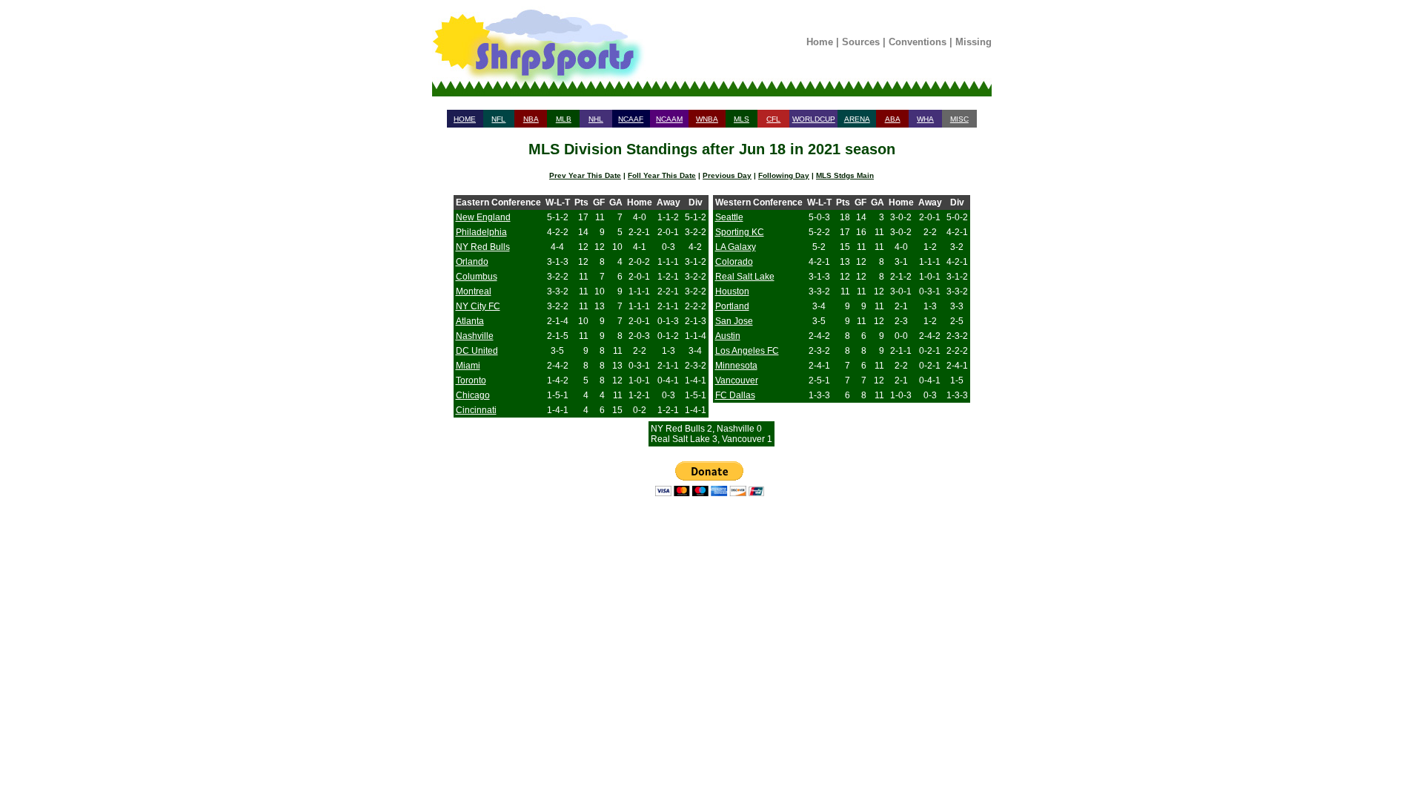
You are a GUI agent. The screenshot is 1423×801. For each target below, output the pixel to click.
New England (483, 217)
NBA (531, 119)
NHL (595, 119)
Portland (732, 306)
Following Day (783, 175)
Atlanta (470, 321)
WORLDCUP (813, 119)
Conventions (917, 41)
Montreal (473, 291)
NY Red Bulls (483, 247)
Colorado (734, 262)
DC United (477, 351)
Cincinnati (476, 410)
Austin (727, 336)
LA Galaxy (735, 247)
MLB (563, 119)
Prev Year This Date (585, 175)
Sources (861, 41)
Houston (732, 291)
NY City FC (478, 306)
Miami (468, 365)
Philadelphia (481, 232)
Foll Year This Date (662, 175)
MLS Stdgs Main (845, 175)
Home (819, 41)
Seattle (729, 217)
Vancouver (736, 380)
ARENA (857, 119)
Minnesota (736, 365)
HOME (465, 119)
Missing (973, 41)
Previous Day (727, 175)
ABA (892, 119)
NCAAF (630, 119)
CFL (773, 119)
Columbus (476, 276)
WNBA (707, 119)
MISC (959, 119)
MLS (741, 119)
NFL (498, 119)
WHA (925, 119)
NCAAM (669, 119)
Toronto (471, 380)
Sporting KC (739, 232)
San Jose (734, 321)
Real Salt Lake (744, 276)
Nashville (475, 336)
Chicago (473, 395)
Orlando (472, 262)
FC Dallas (735, 395)
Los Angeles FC (747, 351)
